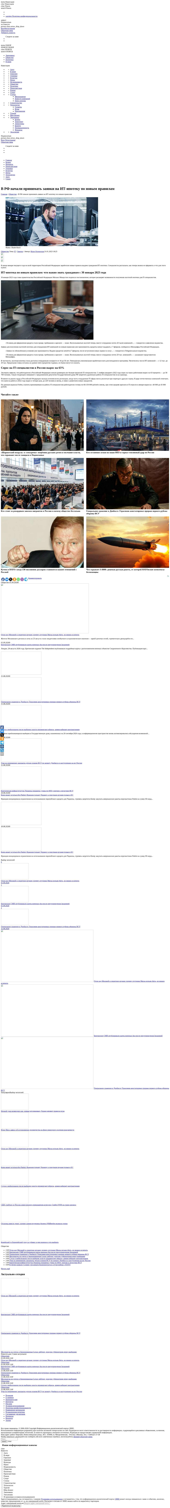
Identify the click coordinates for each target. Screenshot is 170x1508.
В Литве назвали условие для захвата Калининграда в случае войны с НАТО (39, 1265)
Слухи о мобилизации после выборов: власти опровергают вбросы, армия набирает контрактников (40, 730)
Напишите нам (11, 1400)
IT (15, 251)
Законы (20, 251)
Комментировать (35, 578)
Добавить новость (8, 33)
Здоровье (13, 76)
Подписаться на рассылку (11, 1506)
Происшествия (16, 88)
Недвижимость (16, 82)
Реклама (9, 1404)
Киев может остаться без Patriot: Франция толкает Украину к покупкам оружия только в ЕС (37, 795)
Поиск (7, 6)
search (4, 1441)
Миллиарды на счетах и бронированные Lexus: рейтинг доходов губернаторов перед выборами (47, 1256)
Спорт (12, 92)
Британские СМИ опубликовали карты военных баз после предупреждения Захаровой (35, 645)
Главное (9, 160)
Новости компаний (22, 99)
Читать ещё (5, 1269)
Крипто (18, 126)
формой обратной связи (83, 1437)
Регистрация (10, 28)
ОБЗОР (8, 45)
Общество (10, 58)
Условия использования (15, 1406)
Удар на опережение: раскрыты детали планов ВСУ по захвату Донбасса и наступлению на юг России (41, 763)
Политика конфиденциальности (18, 1408)
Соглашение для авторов (15, 1414)
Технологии (15, 105)
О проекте (10, 1397)
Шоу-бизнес (15, 115)
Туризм (13, 113)
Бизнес (17, 120)
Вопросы (9, 1418)
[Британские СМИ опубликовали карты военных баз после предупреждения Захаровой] (21, 674)
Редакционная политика (15, 1412)
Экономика (10, 55)
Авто (12, 70)
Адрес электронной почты (12, 1503)
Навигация (9, 2)
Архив (8, 1420)
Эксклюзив (14, 132)
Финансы (18, 130)
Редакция (9, 1395)
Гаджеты (18, 107)
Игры (17, 109)
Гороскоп (13, 74)
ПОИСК (8, 49)
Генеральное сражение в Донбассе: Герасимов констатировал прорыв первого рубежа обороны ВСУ (40, 702)
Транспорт (19, 122)
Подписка (9, 1416)
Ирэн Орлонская (37, 251)
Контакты (9, 1402)
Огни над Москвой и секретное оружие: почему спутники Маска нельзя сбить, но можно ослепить (40, 635)
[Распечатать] (2, 262)
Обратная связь (7, 31)
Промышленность (22, 128)
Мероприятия (20, 97)
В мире (8, 62)
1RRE (117, 1499)
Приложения (20, 111)
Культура (13, 78)
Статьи (13, 95)
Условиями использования (51, 1499)
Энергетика (19, 124)
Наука (12, 80)
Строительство (16, 103)
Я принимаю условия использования (19, 1497)
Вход (3, 28)
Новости (4, 1451)
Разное (12, 90)
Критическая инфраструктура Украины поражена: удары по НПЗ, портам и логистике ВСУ (37, 791)
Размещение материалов (15, 1410)
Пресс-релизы (20, 101)
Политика (9, 60)
